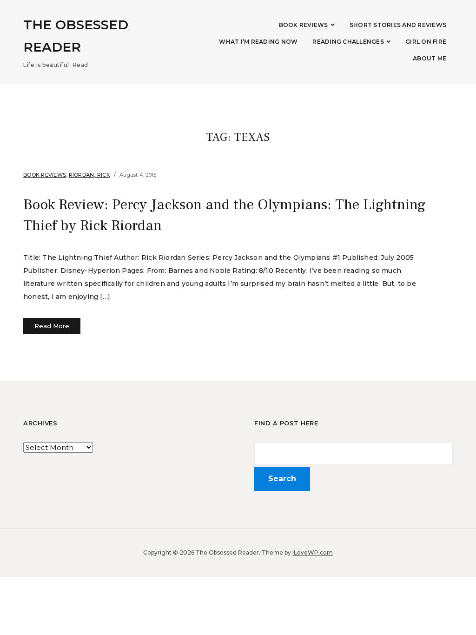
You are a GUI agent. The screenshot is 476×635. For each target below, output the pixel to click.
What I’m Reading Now (258, 41)
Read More (51, 326)
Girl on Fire (425, 41)
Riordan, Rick (89, 175)
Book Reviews (303, 24)
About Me (429, 58)
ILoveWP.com (312, 552)
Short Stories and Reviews (398, 24)
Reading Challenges (348, 41)
